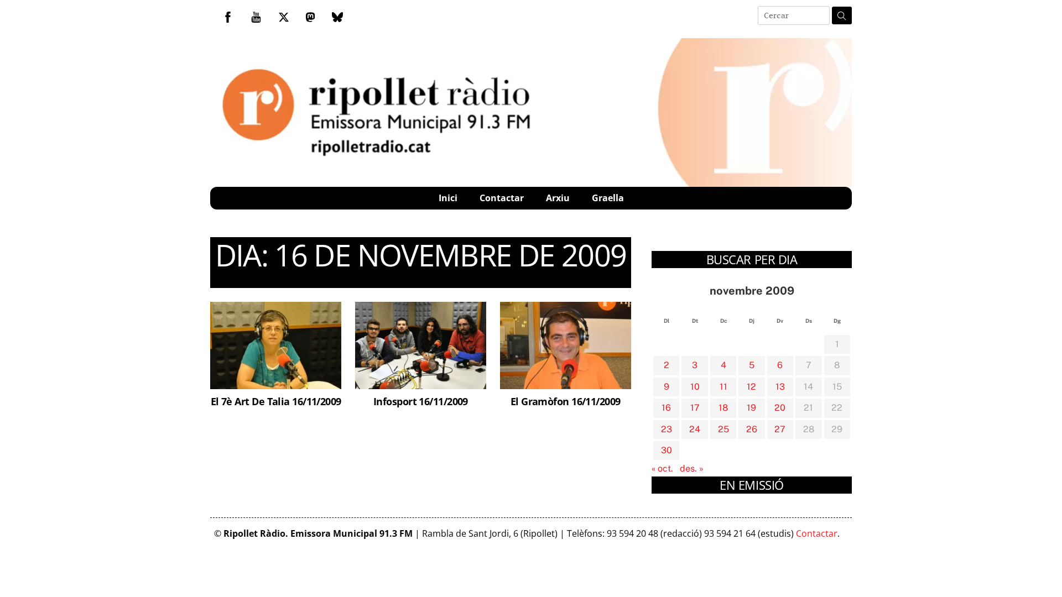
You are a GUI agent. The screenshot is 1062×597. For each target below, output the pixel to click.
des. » (692, 468)
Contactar (502, 198)
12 (751, 386)
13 (780, 386)
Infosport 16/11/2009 (420, 401)
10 (695, 386)
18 (723, 407)
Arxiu (558, 198)
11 (723, 386)
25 (723, 429)
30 (666, 450)
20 (779, 407)
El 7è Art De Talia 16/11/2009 (276, 401)
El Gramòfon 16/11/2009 (566, 401)
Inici (448, 198)
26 (751, 429)
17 (695, 407)
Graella (608, 198)
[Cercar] (842, 15)
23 (666, 429)
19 (751, 407)
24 (694, 429)
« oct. (662, 468)
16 (666, 407)
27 (779, 429)
